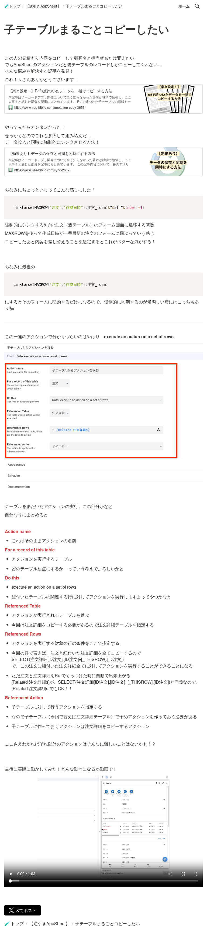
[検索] (197, 6)
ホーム (184, 6)
